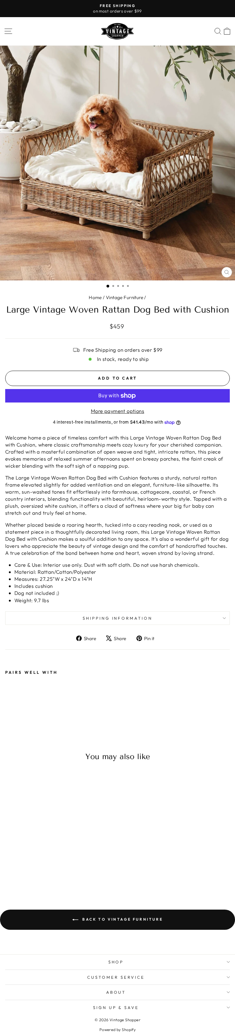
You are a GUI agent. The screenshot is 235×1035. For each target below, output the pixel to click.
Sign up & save (116, 1007)
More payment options (117, 411)
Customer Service (116, 977)
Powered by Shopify (117, 1029)
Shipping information (118, 618)
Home (95, 297)
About (116, 992)
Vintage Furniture (124, 297)
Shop (116, 961)
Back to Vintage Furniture (122, 919)
